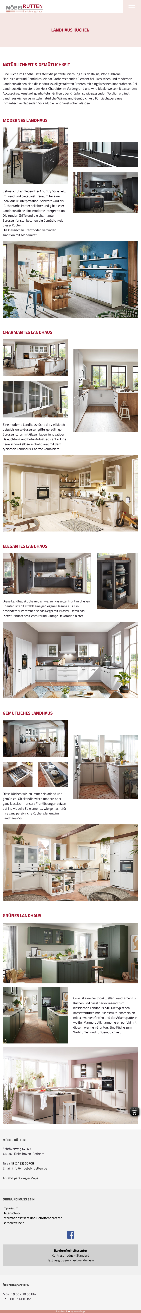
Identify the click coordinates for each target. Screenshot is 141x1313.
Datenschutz (11, 1213)
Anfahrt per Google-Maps (20, 1178)
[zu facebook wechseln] (70, 1235)
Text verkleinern (83, 1260)
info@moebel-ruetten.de (29, 1168)
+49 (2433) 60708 (21, 1163)
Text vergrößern (58, 1260)
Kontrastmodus (62, 1255)
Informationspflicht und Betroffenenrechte (32, 1218)
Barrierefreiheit (13, 1223)
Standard (82, 1255)
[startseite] (23, 7)
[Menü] (132, 6)
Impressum (10, 1208)
